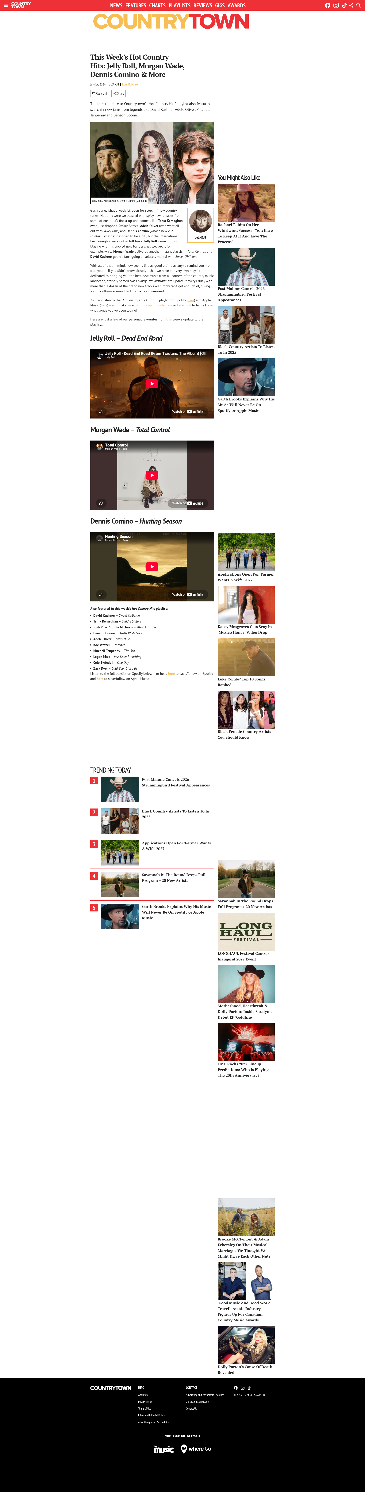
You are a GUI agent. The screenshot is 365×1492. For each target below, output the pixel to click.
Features (135, 5)
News (116, 5)
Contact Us (191, 1408)
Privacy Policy (145, 1401)
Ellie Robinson (130, 84)
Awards (237, 5)
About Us (143, 1394)
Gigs (220, 5)
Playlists (179, 5)
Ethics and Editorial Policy (151, 1415)
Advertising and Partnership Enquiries (205, 1394)
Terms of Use (144, 1408)
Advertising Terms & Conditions (154, 1422)
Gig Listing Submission (197, 1401)
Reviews (203, 5)
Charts (157, 5)
